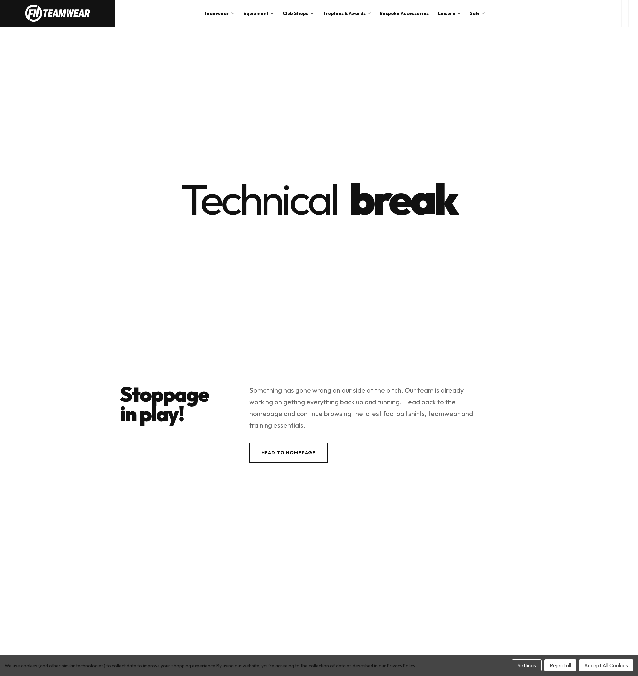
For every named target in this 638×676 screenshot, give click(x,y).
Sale (475, 13)
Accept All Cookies (606, 665)
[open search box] (618, 13)
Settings (526, 665)
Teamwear (216, 13)
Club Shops (295, 13)
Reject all (560, 665)
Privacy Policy (401, 666)
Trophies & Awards (344, 13)
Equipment (255, 13)
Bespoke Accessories (404, 13)
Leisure (446, 13)
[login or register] (624, 13)
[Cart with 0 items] (633, 13)
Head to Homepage (288, 453)
